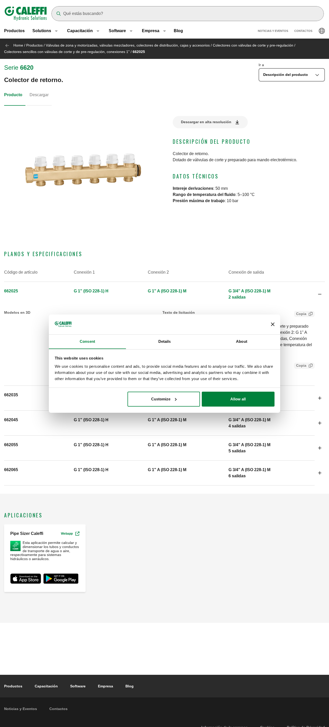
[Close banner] (273, 324)
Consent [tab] (87, 341)
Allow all (238, 399)
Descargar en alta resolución (206, 122)
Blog (178, 31)
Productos (14, 31)
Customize (160, 399)
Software (78, 686)
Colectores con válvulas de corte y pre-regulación (253, 45)
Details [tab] (164, 341)
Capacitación (46, 686)
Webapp (67, 533)
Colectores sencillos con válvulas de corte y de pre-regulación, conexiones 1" (67, 52)
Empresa (105, 686)
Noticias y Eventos (273, 30)
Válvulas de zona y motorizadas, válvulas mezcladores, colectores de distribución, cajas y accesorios (128, 45)
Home (18, 45)
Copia (301, 314)
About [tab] (241, 341)
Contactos (303, 30)
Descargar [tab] (39, 95)
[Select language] (322, 31)
